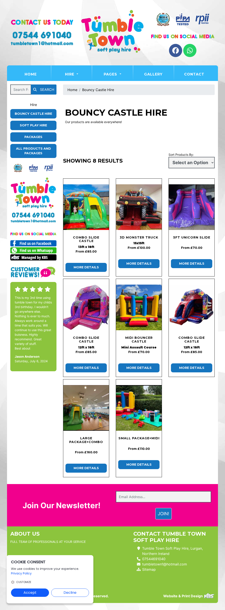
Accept (30, 592)
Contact (194, 74)
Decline (70, 592)
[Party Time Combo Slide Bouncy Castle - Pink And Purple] (86, 307)
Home (38, 74)
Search (46, 89)
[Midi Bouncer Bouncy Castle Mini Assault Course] (139, 307)
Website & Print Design (183, 596)
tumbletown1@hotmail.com (164, 564)
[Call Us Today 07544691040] (33, 215)
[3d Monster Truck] (139, 207)
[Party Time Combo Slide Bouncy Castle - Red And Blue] (191, 307)
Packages (33, 137)
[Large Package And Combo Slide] (86, 408)
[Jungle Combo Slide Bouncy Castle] (86, 207)
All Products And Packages (33, 151)
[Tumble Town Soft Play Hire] (112, 32)
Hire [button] (70, 74)
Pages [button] (111, 74)
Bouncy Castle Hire (33, 114)
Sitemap (149, 569)
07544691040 (153, 559)
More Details (86, 267)
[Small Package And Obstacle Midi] (139, 408)
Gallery (153, 74)
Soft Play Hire (33, 125)
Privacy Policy (21, 573)
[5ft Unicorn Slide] (191, 207)
